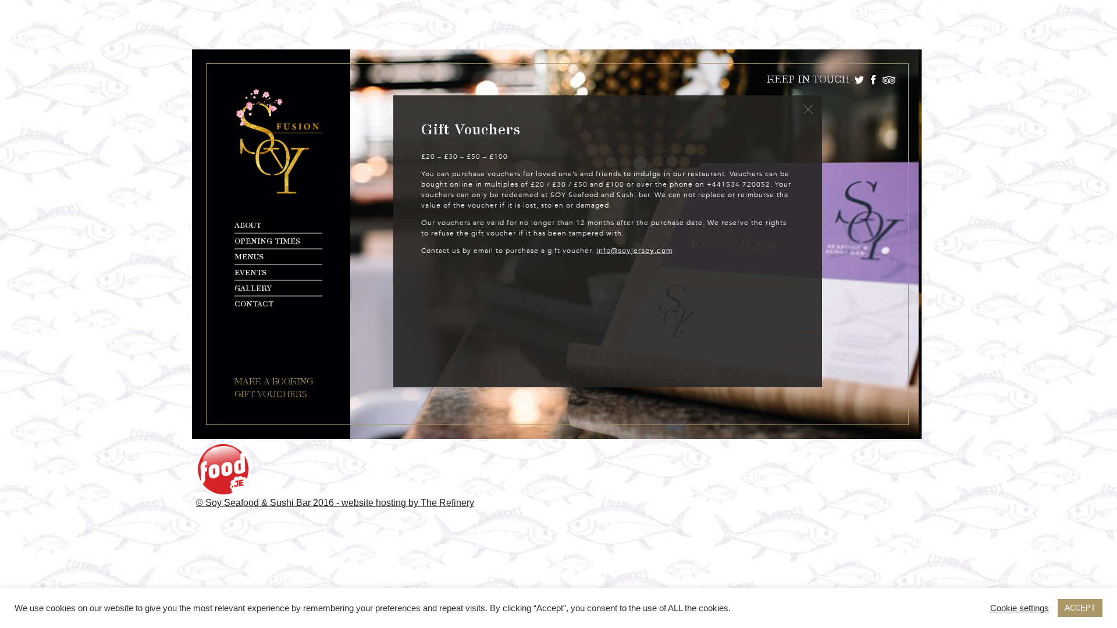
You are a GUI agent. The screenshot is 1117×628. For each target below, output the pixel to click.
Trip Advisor (890, 79)
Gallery (253, 288)
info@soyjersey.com (634, 250)
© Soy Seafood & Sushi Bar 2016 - (268, 503)
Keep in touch (808, 79)
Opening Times (267, 241)
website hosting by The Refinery (407, 503)
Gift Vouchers (270, 394)
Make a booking (273, 382)
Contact (253, 304)
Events (250, 273)
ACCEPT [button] (1080, 608)
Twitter (859, 79)
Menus (249, 257)
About (247, 226)
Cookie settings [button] (1019, 608)
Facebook (873, 79)
